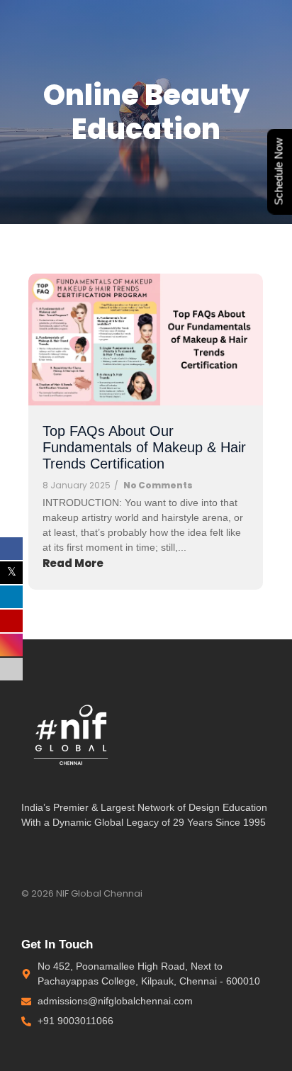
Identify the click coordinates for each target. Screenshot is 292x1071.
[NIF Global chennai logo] (70, 731)
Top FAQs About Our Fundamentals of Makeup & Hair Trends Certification (144, 447)
